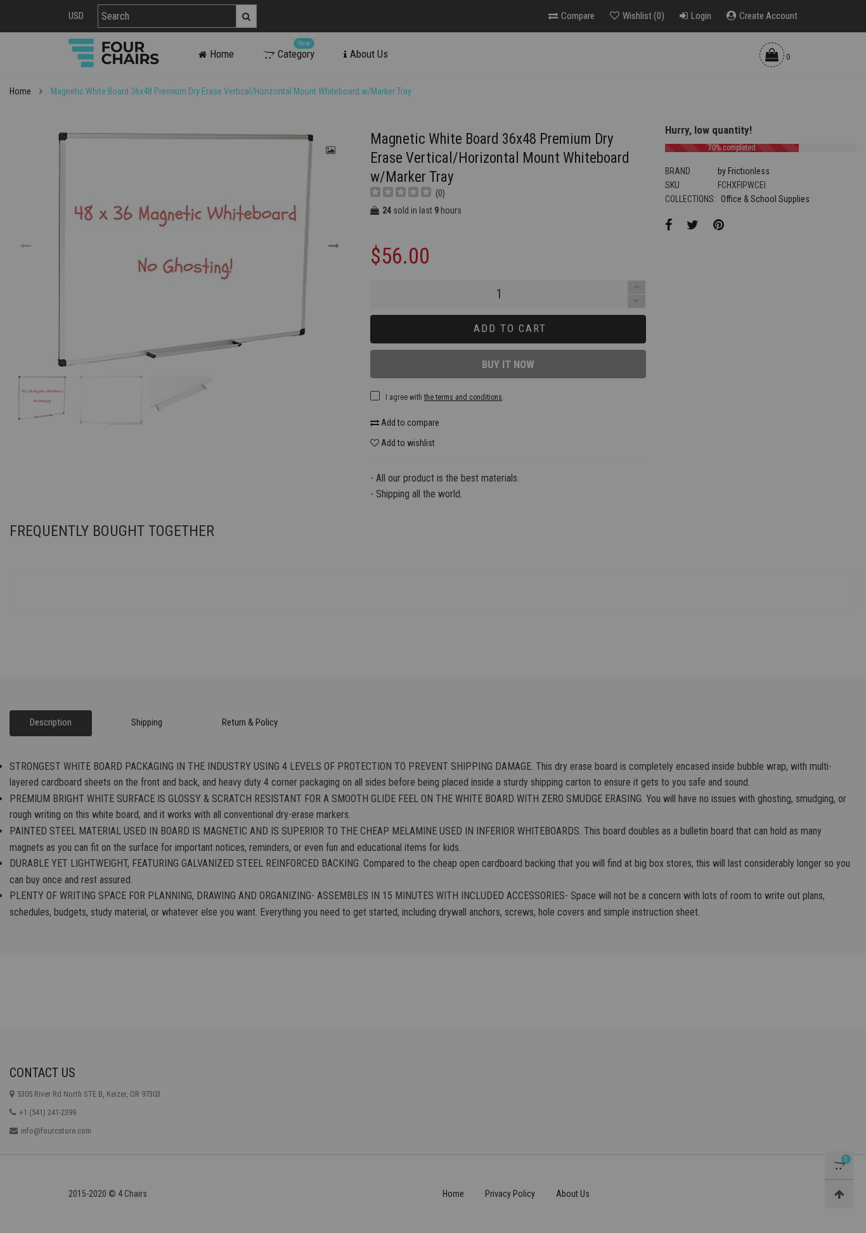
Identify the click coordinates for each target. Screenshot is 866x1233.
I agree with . (334, 472)
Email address (291, 440)
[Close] (632, 338)
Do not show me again (309, 498)
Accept (821, 1215)
